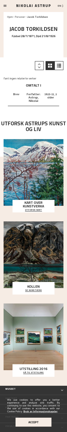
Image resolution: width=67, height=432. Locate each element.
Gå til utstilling (33, 372)
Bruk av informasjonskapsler (40, 412)
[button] (50, 65)
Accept (33, 422)
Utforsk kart (33, 210)
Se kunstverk (33, 290)
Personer (20, 17)
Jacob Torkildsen (37, 17)
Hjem (10, 17)
